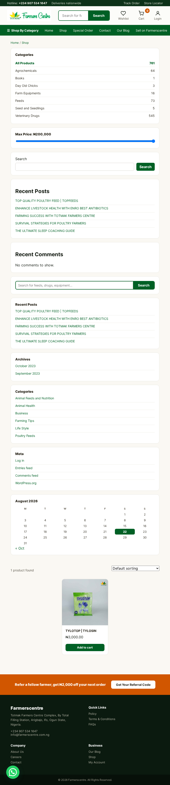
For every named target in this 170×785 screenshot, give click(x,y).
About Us (17, 751)
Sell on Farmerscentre (151, 30)
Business (21, 413)
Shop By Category (23, 30)
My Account (97, 762)
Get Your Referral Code (133, 684)
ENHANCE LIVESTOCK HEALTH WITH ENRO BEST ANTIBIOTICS (61, 208)
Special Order (83, 30)
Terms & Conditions (102, 719)
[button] (12, 772)
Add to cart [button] (85, 647)
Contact (105, 30)
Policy (93, 713)
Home (49, 30)
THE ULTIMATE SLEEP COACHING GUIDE (45, 231)
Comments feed (26, 475)
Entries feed (24, 468)
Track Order (132, 3)
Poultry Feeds (25, 436)
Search (98, 15)
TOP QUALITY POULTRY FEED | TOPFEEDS (46, 201)
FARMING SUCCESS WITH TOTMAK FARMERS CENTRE (55, 216)
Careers (16, 757)
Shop (63, 30)
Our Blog (123, 30)
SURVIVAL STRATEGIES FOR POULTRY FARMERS (50, 223)
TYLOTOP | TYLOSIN (81, 631)
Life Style (22, 428)
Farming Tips (24, 421)
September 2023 (27, 373)
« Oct (19, 548)
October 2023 (25, 366)
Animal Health (25, 406)
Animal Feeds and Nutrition (34, 398)
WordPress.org (26, 483)
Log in (19, 460)
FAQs (92, 724)
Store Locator (153, 3)
